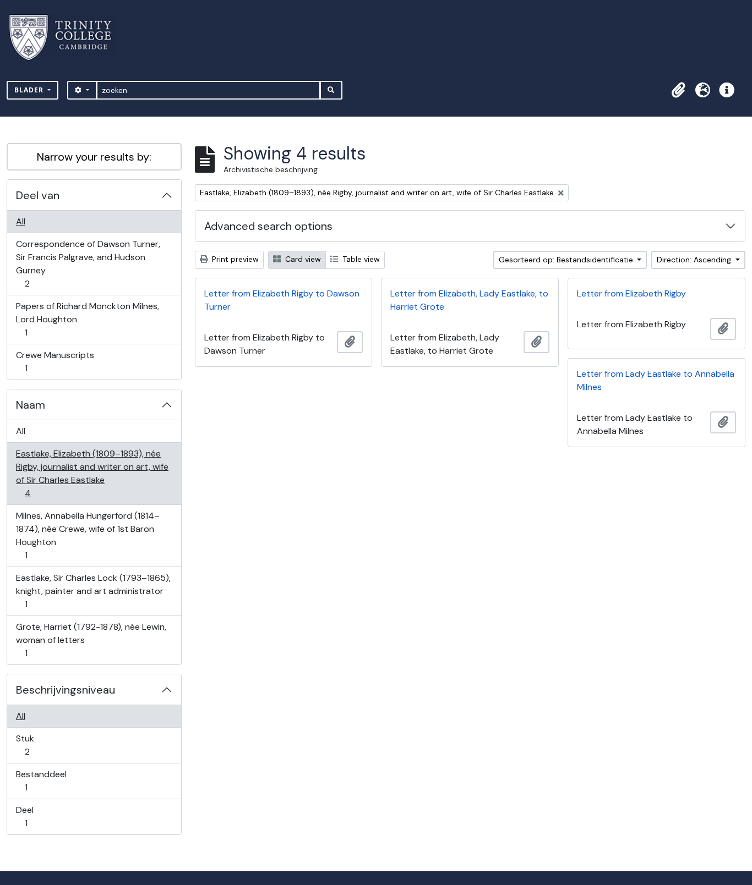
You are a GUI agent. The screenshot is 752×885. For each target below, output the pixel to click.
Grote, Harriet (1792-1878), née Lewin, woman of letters (90, 639)
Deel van (37, 195)
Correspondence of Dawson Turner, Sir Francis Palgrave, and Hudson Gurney (87, 263)
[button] (678, 90)
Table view (360, 259)
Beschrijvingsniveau (65, 690)
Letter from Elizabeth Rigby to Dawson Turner (281, 300)
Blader (30, 90)
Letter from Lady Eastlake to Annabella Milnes (655, 380)
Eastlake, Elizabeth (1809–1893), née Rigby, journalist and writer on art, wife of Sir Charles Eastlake (91, 473)
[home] (67, 37)
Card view (302, 259)
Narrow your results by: (94, 157)
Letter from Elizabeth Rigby (631, 293)
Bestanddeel (41, 780)
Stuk (34, 744)
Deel (33, 816)
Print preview (234, 259)
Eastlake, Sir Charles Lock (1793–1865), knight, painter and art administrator (93, 590)
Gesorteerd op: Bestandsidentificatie (567, 260)
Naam (30, 405)
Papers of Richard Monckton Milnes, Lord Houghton (87, 319)
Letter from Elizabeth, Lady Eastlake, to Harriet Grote (469, 300)
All (20, 221)
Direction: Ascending (695, 260)
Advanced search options (268, 226)
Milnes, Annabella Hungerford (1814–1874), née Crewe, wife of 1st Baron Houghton (87, 535)
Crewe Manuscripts (54, 361)
